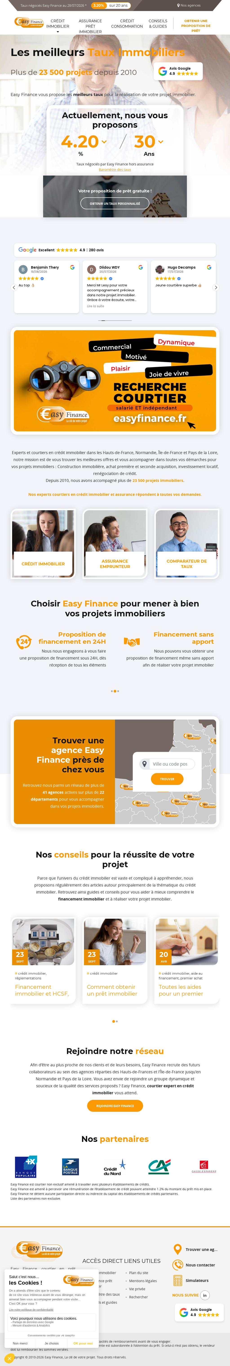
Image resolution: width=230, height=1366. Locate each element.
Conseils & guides (158, 24)
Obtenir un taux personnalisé (115, 203)
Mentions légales (143, 1281)
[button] (112, 691)
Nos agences (190, 5)
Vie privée (137, 1289)
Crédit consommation (127, 24)
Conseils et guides (102, 1302)
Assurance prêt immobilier (90, 26)
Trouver (167, 779)
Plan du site (138, 1272)
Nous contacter (200, 1265)
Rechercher (138, 1297)
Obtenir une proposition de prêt (195, 26)
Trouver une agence (204, 1249)
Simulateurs (197, 1280)
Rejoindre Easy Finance (115, 1106)
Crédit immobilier (57, 24)
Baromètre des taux (115, 169)
